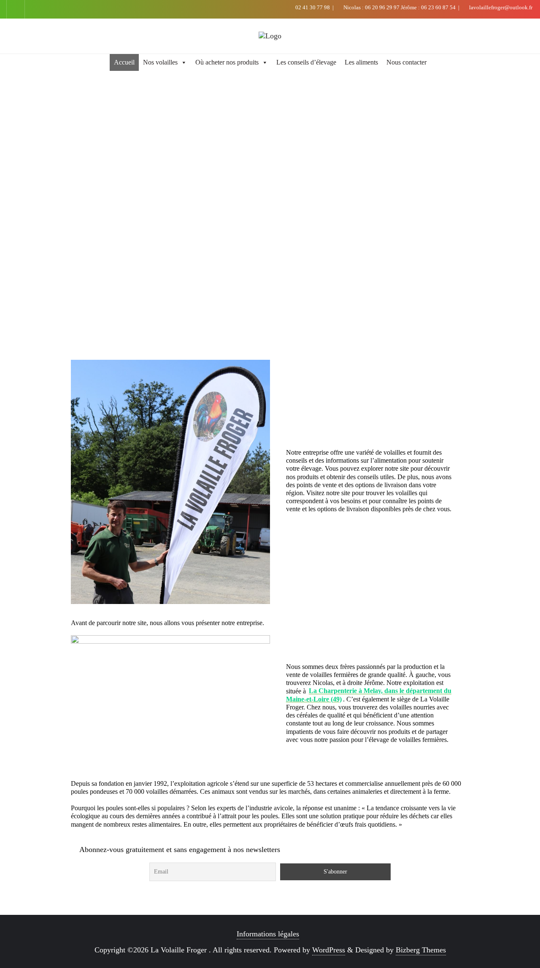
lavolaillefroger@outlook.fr (500, 7)
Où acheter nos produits (227, 62)
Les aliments (361, 62)
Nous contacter (406, 62)
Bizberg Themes (421, 950)
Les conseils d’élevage (306, 62)
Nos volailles (160, 62)
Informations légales (268, 934)
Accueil (124, 62)
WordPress (328, 950)
